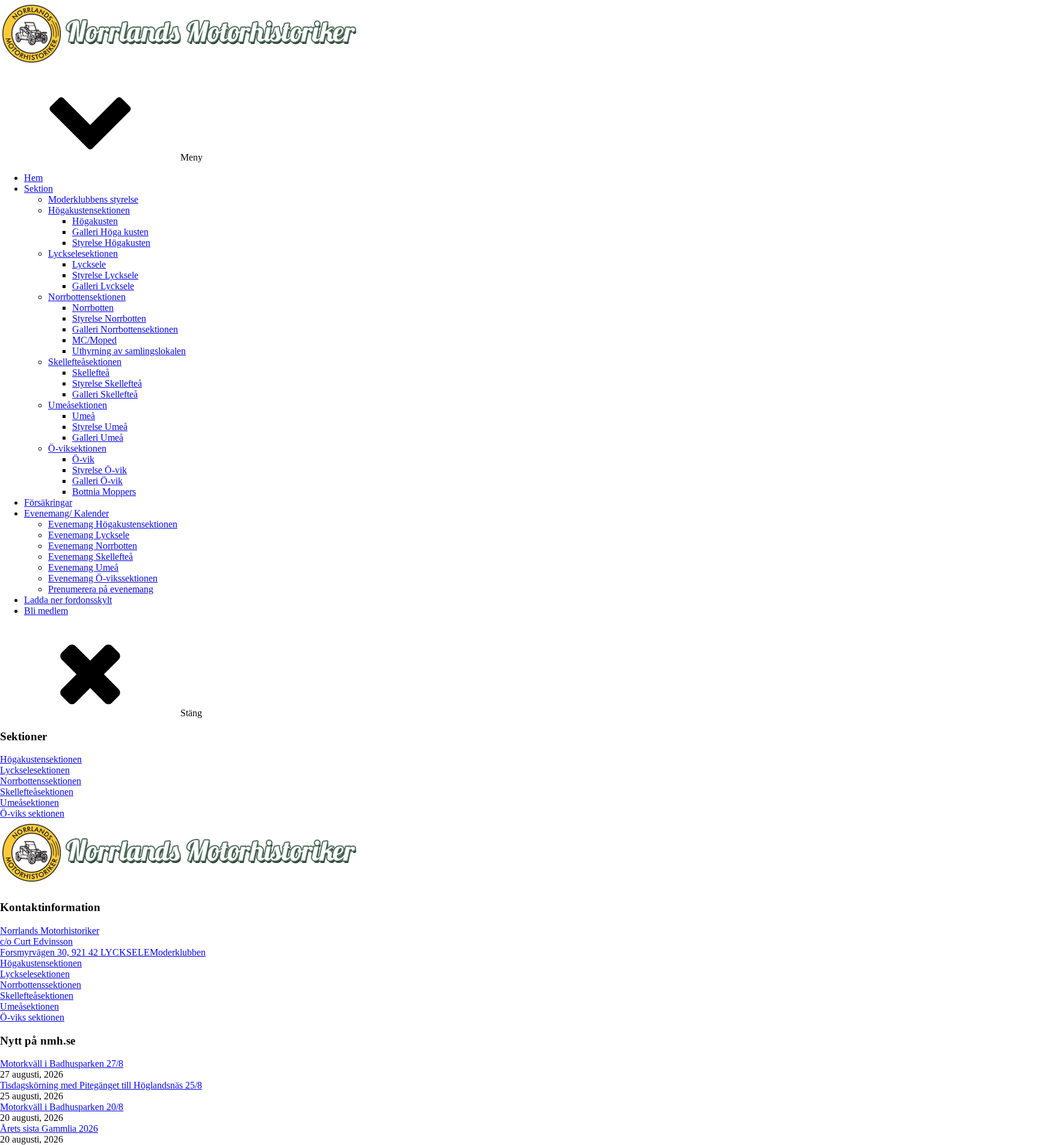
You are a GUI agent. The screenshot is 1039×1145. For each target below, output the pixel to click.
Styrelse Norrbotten (109, 318)
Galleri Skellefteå (105, 394)
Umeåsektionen (77, 405)
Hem (33, 178)
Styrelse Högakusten (111, 243)
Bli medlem (46, 611)
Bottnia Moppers (104, 492)
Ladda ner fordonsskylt (68, 600)
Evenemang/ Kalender (66, 513)
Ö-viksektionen (77, 448)
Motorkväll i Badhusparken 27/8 (61, 1063)
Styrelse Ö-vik (99, 470)
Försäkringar (48, 502)
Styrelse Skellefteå (107, 383)
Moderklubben (178, 952)
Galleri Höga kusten (110, 232)
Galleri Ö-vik (97, 481)
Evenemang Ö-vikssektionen (103, 578)
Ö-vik (83, 459)
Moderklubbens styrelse (93, 199)
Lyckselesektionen (83, 253)
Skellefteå (90, 372)
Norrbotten (93, 307)
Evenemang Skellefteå (90, 556)
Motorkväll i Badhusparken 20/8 (61, 1107)
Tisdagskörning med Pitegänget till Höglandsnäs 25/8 (101, 1085)
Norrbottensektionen (87, 297)
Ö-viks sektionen (32, 813)
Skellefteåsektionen (84, 362)
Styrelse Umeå (99, 427)
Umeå (83, 416)
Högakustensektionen (89, 210)
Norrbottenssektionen (40, 781)
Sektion (38, 188)
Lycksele (89, 264)
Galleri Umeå (97, 437)
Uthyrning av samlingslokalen (129, 351)
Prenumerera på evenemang (100, 589)
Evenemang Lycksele (88, 535)
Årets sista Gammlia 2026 (49, 1128)
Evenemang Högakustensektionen (112, 524)
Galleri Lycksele (103, 286)
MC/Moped (94, 340)
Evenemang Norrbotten (92, 546)
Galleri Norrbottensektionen (125, 329)
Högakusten (95, 221)
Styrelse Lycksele (105, 275)
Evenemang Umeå (83, 567)
